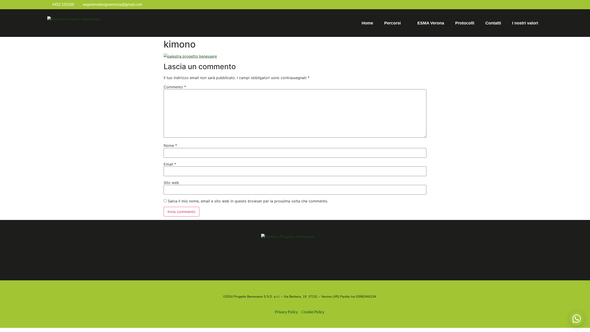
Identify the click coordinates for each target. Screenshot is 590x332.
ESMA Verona (430, 23)
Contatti (493, 23)
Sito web (171, 182)
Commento (175, 87)
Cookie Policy (313, 312)
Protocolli (464, 23)
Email (170, 164)
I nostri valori (525, 23)
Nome (170, 145)
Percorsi (392, 23)
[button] (577, 319)
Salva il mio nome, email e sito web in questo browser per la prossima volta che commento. (248, 201)
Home (367, 23)
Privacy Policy (286, 312)
